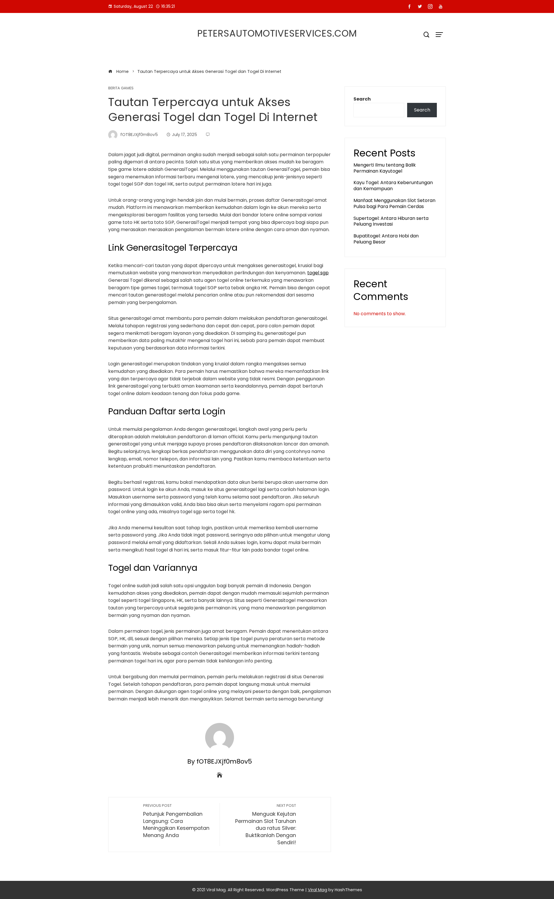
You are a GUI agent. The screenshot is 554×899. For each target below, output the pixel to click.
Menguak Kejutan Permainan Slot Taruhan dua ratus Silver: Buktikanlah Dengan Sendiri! (265, 824)
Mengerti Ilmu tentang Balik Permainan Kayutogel (384, 168)
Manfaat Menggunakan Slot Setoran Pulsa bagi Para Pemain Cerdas (394, 203)
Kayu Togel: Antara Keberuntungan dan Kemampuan (393, 185)
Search (362, 99)
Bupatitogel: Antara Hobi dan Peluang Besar (386, 239)
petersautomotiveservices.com (277, 33)
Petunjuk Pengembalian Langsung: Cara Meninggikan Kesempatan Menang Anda (176, 821)
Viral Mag (317, 890)
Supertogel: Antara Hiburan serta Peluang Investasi (390, 221)
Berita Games (121, 88)
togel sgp (318, 272)
